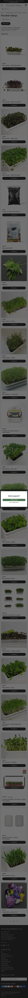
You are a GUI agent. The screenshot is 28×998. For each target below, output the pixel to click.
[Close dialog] (26, 492)
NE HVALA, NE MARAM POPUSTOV (14, 502)
